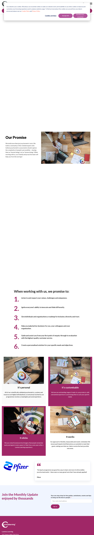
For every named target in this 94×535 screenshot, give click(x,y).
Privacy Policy (36, 11)
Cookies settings (50, 15)
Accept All (65, 15)
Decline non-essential (80, 16)
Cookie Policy (25, 11)
